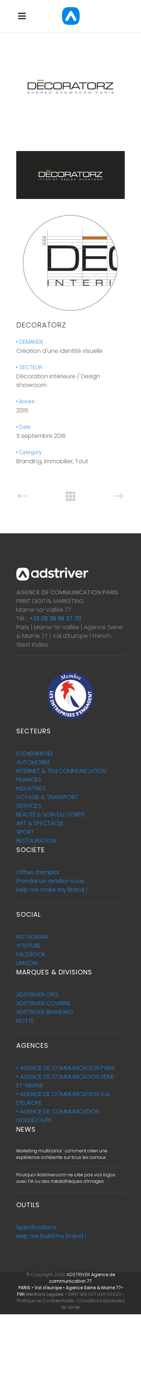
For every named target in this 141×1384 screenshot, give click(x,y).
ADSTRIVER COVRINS (43, 1003)
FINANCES (28, 780)
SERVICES (28, 806)
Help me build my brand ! (51, 1236)
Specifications (36, 1227)
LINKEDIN (27, 963)
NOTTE (25, 1021)
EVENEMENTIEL (34, 753)
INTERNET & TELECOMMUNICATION (61, 771)
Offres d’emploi (37, 872)
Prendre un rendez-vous (50, 881)
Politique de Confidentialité (45, 1301)
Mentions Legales (45, 1294)
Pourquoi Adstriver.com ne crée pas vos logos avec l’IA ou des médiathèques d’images (65, 1178)
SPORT (25, 832)
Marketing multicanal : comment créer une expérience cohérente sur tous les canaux (61, 1154)
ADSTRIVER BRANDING (44, 1012)
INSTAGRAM (31, 937)
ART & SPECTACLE (40, 823)
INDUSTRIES (31, 788)
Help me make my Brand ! (51, 890)
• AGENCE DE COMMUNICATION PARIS (65, 1068)
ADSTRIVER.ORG (37, 994)
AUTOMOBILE (33, 762)
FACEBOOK (31, 954)
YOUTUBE (28, 945)
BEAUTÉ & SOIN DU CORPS (50, 814)
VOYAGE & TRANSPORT (47, 797)
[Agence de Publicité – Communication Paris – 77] (70, 139)
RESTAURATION (36, 840)
